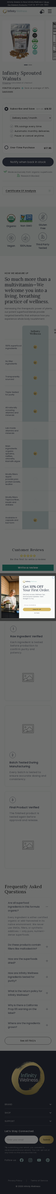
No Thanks (37, 613)
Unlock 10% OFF (37, 609)
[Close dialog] (53, 577)
